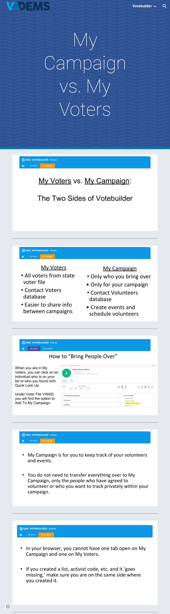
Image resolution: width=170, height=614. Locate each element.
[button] (164, 6)
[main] (85, 74)
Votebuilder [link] (142, 6)
